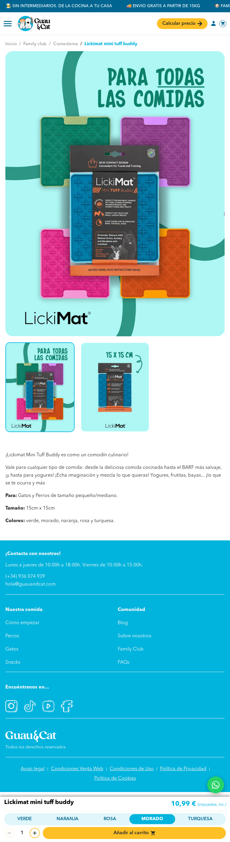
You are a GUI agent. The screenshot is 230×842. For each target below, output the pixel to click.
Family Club (130, 649)
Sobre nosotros (134, 636)
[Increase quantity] (35, 833)
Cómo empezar (22, 623)
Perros (12, 636)
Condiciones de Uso (132, 769)
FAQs (123, 662)
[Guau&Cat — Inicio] (34, 23)
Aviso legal (33, 769)
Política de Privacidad (183, 769)
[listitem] (40, 387)
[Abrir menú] (8, 23)
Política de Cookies (115, 778)
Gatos (11, 649)
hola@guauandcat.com (30, 584)
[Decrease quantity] (9, 833)
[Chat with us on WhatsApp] (215, 784)
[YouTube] (49, 706)
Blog (123, 623)
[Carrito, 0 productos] (222, 23)
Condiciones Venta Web (77, 769)
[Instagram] (11, 706)
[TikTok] (30, 706)
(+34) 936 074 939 (25, 576)
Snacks (12, 662)
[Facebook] (67, 706)
